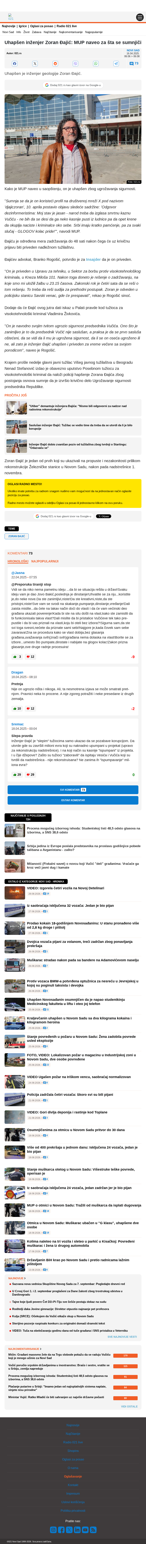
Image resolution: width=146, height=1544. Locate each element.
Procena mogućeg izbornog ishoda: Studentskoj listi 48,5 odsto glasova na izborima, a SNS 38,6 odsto (83, 830)
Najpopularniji (44, 561)
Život (26, 32)
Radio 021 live (67, 26)
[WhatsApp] (96, 63)
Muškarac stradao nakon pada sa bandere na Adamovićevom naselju (83, 960)
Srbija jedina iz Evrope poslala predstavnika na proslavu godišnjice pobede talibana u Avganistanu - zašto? (83, 848)
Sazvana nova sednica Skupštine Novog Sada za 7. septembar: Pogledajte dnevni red (68, 1283)
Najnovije (8, 26)
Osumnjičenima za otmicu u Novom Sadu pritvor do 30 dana (76, 1130)
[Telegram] (116, 63)
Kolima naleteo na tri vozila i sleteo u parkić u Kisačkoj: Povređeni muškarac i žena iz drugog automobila (81, 1244)
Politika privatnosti (73, 1510)
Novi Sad (8, 32)
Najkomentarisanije (71, 32)
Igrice (23, 26)
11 (47, 1009)
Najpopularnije (94, 32)
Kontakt (73, 1485)
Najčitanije (50, 32)
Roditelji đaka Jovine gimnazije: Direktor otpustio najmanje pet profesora (60, 1309)
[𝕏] (35, 63)
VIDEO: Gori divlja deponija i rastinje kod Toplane (67, 1112)
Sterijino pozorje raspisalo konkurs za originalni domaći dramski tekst (58, 1323)
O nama (73, 1468)
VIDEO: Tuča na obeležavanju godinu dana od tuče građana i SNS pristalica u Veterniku (70, 1330)
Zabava (36, 32)
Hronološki (18, 561)
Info (18, 32)
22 (47, 1065)
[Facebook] (15, 63)
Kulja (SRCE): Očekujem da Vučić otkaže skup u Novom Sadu (53, 1316)
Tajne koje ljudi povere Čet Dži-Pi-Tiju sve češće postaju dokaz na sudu (59, 1301)
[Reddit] (55, 63)
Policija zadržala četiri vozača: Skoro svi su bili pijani (70, 1095)
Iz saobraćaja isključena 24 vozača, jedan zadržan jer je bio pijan (79, 1188)
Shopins (73, 1450)
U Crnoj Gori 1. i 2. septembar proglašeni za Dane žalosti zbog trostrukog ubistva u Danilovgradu (67, 1292)
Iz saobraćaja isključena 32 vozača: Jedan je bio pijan (70, 906)
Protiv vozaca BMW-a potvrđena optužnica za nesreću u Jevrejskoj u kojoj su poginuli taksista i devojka (82, 983)
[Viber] (75, 63)
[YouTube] (85, 1529)
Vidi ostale (129, 1406)
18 (47, 1211)
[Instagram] (53, 1529)
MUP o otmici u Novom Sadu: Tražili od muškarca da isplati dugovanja (84, 1205)
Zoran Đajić (16, 536)
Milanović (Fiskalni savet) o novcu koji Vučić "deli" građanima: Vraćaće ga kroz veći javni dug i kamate (83, 865)
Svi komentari (72, 789)
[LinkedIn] (77, 1529)
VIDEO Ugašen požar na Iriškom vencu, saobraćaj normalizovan (79, 1077)
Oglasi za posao (41, 26)
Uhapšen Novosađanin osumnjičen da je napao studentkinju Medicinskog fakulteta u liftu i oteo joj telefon (76, 1002)
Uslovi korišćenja (73, 1502)
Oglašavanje (73, 1476)
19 (47, 894)
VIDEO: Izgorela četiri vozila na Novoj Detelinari (65, 888)
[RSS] (93, 1529)
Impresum (73, 1493)
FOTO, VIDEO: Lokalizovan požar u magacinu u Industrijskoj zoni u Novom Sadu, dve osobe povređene (81, 1057)
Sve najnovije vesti (122, 1336)
